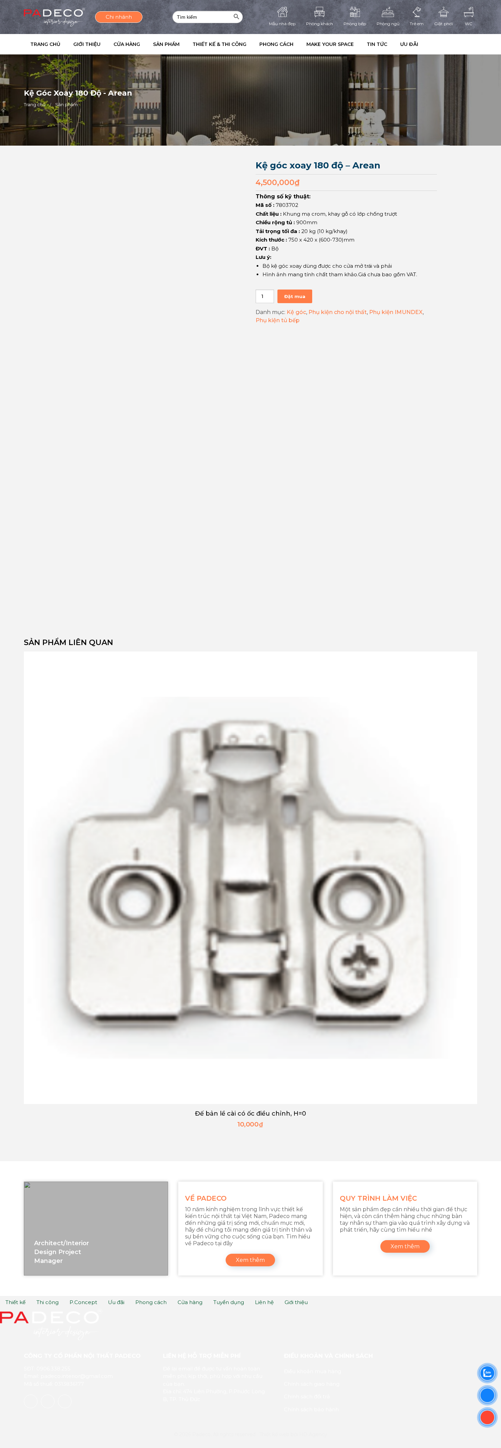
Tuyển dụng (228, 1302)
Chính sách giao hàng (311, 1384)
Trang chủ (47, 44)
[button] (466, 44)
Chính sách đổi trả (307, 1396)
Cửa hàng (137, 44)
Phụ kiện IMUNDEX (396, 312)
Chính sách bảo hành (311, 1409)
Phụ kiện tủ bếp (278, 320)
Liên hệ (264, 1302)
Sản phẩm (180, 44)
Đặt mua (294, 296)
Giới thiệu (93, 44)
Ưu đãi (444, 44)
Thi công (47, 1302)
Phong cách (299, 44)
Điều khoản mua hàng (312, 1371)
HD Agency (313, 1434)
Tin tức (407, 44)
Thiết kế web (274, 1434)
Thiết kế (15, 1302)
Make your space (356, 44)
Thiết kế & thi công (238, 44)
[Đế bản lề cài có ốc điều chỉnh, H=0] (250, 878)
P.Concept (83, 1302)
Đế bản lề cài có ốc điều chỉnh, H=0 (250, 1113)
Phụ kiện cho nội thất (337, 312)
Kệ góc (296, 312)
